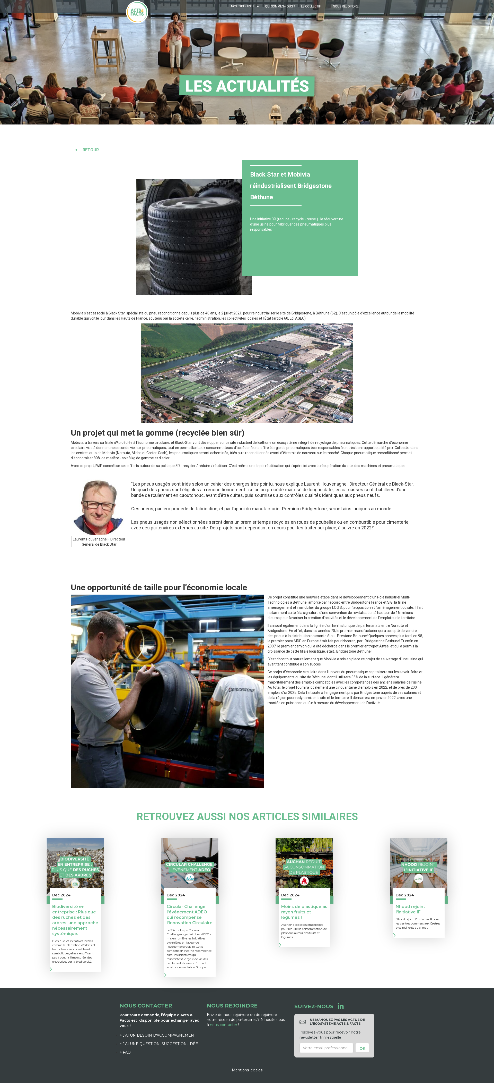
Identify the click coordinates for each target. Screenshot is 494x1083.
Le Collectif (311, 6)
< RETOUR (87, 149)
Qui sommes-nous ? (280, 6)
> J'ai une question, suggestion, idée (159, 1044)
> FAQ (125, 1052)
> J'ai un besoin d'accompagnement (158, 1035)
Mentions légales (247, 1070)
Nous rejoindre (346, 6)
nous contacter (223, 1024)
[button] (245, 6)
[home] (137, 12)
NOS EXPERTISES (242, 6)
